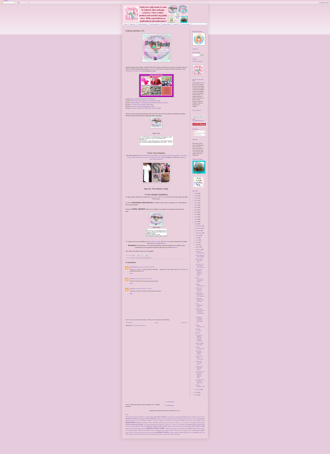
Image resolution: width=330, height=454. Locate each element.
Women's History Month (154, 426)
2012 (195, 392)
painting (198, 430)
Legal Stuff (176, 24)
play (144, 432)
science (185, 432)
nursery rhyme (187, 430)
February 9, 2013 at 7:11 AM (143, 288)
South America (154, 424)
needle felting (173, 430)
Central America (201, 417)
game (131, 430)
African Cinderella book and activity (148, 155)
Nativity (170, 422)
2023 (195, 200)
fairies (180, 428)
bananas (173, 426)
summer (149, 434)
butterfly (130, 428)
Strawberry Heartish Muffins (198, 352)
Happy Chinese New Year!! (200, 344)
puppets (176, 432)
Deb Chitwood (134, 267)
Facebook (152, 241)
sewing (195, 432)
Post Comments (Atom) (139, 325)
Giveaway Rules (166, 24)
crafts (162, 428)
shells (199, 432)
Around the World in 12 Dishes (141, 417)
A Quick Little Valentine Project (199, 368)
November (199, 228)
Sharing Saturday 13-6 (200, 347)
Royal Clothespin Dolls (199, 305)
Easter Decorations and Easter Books (199, 280)
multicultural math (160, 430)
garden (135, 430)
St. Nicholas (166, 424)
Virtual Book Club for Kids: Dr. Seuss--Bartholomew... (200, 311)
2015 (195, 219)
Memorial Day (169, 420)
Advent (127, 417)
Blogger (178, 410)
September (199, 233)
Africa (131, 417)
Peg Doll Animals (198, 329)
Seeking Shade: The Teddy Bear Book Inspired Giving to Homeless (149, 102)
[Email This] (141, 255)
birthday (189, 426)
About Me (132, 24)
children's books (152, 428)
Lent (154, 420)
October (198, 230)
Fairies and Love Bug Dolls (199, 363)
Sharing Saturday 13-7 (200, 326)
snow (203, 432)
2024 (195, 198)
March (198, 247)
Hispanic (150, 420)
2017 (195, 214)
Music (156, 422)
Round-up (128, 424)
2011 (195, 394)
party (136, 432)
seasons (191, 432)
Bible (181, 417)
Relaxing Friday (200, 422)
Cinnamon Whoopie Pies (200, 252)
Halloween (144, 420)
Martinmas (162, 420)
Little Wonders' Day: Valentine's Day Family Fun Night (145, 100)
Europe (184, 418)
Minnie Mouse (192, 420)
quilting (181, 432)
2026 (195, 193)
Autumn (173, 417)
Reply (131, 273)
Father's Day (190, 418)
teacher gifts (154, 434)
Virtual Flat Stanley (130, 426)
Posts (196, 131)
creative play (168, 428)
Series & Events (186, 24)
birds (185, 426)
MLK (157, 420)
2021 (195, 205)
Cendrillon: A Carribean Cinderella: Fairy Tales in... (199, 319)
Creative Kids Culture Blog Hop (165, 418)
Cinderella (141, 418)
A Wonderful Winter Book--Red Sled (200, 300)
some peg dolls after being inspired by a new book (173, 155)
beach (177, 426)
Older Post (184, 322)
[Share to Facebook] (146, 255)
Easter (180, 418)
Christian (128, 418)
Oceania (182, 422)
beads (181, 426)
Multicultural (130, 422)
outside (194, 430)
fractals (127, 430)
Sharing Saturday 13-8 (200, 285)
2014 (195, 221)
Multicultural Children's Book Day (145, 422)
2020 (195, 207)
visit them (153, 69)
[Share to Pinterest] (148, 255)
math (147, 430)
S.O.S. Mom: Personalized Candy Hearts (141, 104)
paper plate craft (130, 432)
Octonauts (187, 422)
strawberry (143, 434)
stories (139, 434)
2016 (195, 217)
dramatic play (175, 428)
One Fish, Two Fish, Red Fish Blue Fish (200, 266)
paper (203, 430)
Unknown (132, 278)
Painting (198, 332)
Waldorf (138, 426)
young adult (176, 434)
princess (148, 432)
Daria (173, 157)
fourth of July (201, 428)
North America (176, 422)
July (197, 237)
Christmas (135, 418)
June (197, 240)
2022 (195, 202)
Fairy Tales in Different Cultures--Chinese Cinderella (199, 338)
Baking (178, 417)
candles (135, 428)
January (198, 389)
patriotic (140, 432)
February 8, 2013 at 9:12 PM (143, 278)
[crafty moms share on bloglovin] (198, 117)
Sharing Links (138, 257)
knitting (140, 430)
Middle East (184, 420)
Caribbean (193, 417)
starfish (135, 434)
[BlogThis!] (143, 255)
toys (165, 434)
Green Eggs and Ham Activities (200, 255)
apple (169, 426)
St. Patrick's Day (174, 424)
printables (153, 432)
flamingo (194, 428)
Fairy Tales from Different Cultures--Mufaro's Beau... (200, 374)
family (190, 428)
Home (125, 24)
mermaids (152, 430)
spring (131, 434)
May (197, 242)
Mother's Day (201, 420)
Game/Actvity (201, 418)
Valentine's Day (200, 424)
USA (194, 424)
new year (180, 430)
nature (167, 430)
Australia (169, 417)
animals (165, 426)
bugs (126, 428)
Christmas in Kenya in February (199, 289)
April (197, 244)
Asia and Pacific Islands (158, 417)
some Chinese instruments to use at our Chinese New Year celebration (147, 157)
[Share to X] (144, 255)
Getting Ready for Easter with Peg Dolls (200, 295)
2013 (195, 224)
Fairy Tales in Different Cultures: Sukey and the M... (199, 272)
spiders (127, 434)
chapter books (141, 428)
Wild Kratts (143, 426)
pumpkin (171, 432)
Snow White (147, 424)
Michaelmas (177, 420)
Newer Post (129, 322)
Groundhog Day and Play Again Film (200, 381)
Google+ (5, 0)
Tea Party (181, 424)
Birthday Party (187, 417)
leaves (143, 430)
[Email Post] (138, 255)
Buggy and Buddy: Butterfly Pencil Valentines (142, 99)
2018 (195, 212)
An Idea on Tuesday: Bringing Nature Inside (142, 106)
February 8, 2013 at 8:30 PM (146, 267)
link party (132, 257)
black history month (198, 426)
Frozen (195, 418)
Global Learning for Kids (132, 420)
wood (171, 434)
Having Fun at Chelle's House (133, 71)
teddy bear (161, 434)
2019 (195, 210)
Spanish (161, 424)
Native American (163, 422)
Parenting (192, 422)
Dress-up (175, 418)
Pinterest (166, 241)
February (198, 249)
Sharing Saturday (154, 24)
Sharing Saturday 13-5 (200, 385)
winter (168, 434)
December (199, 226)
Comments (198, 134)
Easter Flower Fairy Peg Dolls (199, 260)
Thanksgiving (188, 424)
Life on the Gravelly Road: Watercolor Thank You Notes (145, 108)
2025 (195, 195)
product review (162, 432)
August (198, 235)
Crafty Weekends (142, 24)
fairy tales (185, 428)
